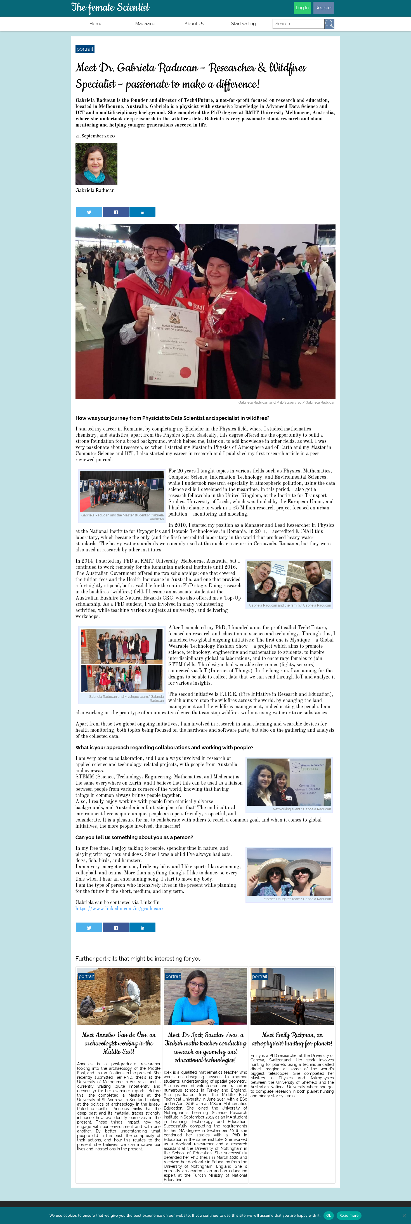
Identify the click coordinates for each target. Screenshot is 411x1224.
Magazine (145, 23)
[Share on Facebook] (116, 212)
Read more (349, 1215)
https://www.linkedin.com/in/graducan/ (119, 908)
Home (95, 23)
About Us (194, 23)
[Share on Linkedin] (142, 212)
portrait (85, 49)
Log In (302, 7)
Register (323, 7)
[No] (404, 1215)
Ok (328, 1215)
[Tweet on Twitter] (89, 212)
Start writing (243, 23)
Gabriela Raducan (95, 190)
